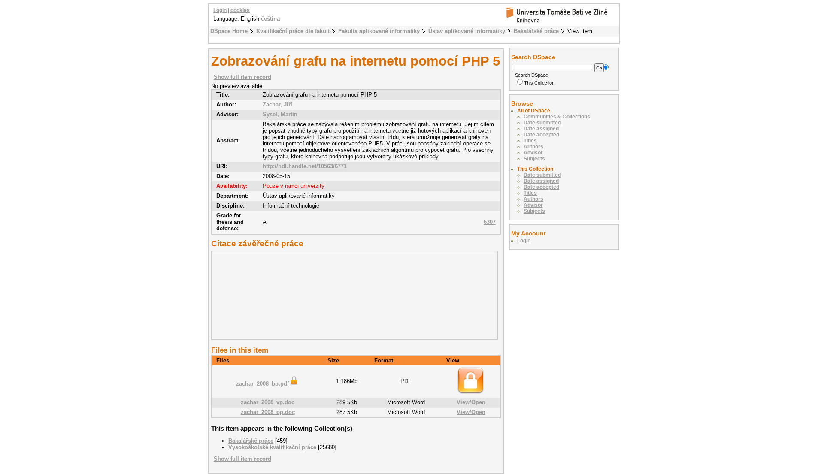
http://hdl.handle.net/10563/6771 (305, 166)
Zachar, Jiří (277, 104)
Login (220, 10)
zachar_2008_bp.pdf (262, 383)
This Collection (539, 82)
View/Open (471, 402)
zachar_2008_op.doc (268, 412)
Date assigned (541, 129)
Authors (533, 147)
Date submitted (542, 123)
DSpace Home (229, 31)
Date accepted (541, 135)
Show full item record (242, 77)
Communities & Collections (557, 117)
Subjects (534, 159)
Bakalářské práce (536, 31)
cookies (240, 10)
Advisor (533, 153)
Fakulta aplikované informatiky (379, 31)
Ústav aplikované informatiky (466, 31)
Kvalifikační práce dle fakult (293, 31)
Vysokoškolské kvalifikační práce (272, 447)
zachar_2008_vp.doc (267, 402)
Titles (530, 141)
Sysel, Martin (280, 114)
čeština (270, 18)
